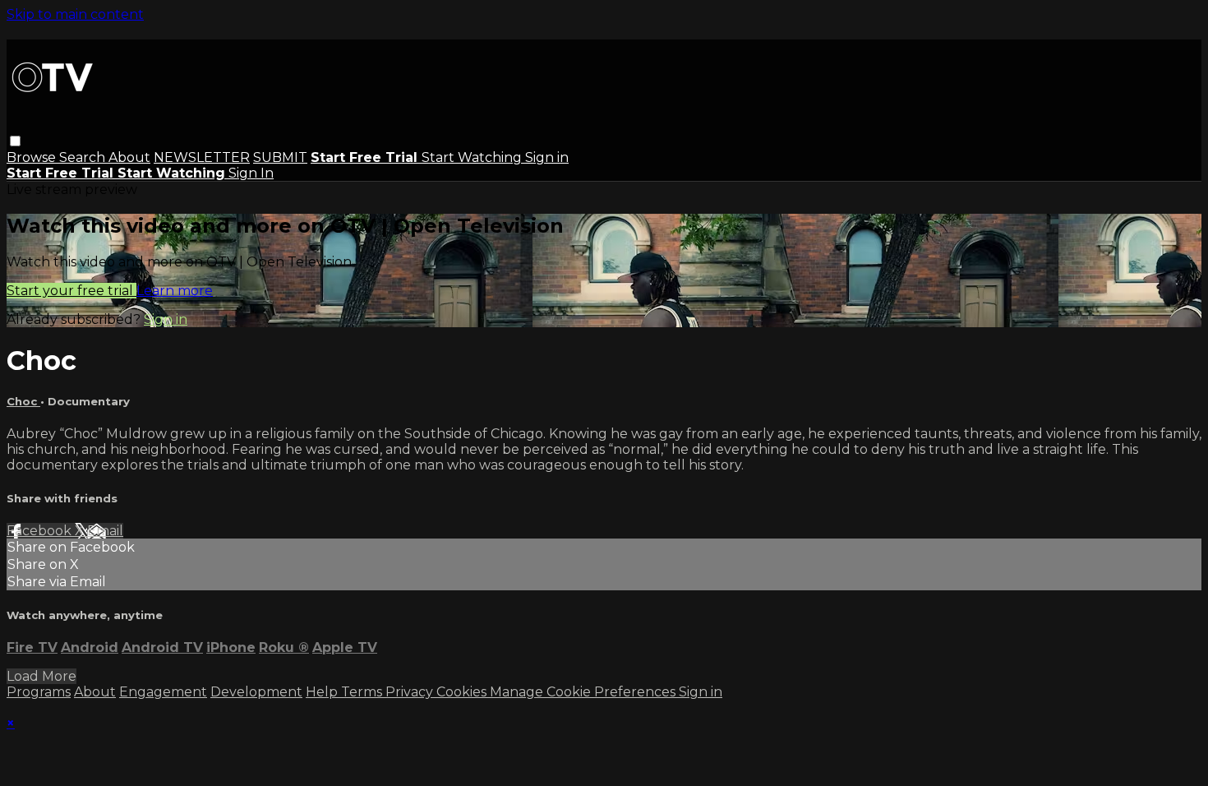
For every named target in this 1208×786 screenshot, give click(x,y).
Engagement (163, 692)
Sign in (547, 157)
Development (256, 692)
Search (83, 157)
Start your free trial (71, 290)
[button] (15, 141)
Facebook (41, 531)
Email (105, 531)
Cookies (463, 692)
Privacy (410, 692)
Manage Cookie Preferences (584, 692)
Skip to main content (75, 14)
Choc (23, 401)
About (129, 157)
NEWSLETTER (202, 157)
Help (323, 692)
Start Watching (473, 157)
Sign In (251, 173)
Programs (39, 692)
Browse (33, 157)
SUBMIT (280, 157)
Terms (363, 692)
